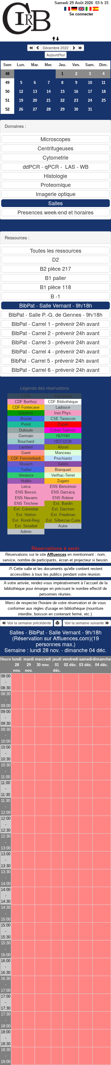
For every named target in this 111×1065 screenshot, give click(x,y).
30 (76, 109)
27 (35, 109)
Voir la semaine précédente (28, 623)
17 (90, 91)
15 (62, 91)
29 (62, 109)
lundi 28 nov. (17, 665)
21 (48, 100)
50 (7, 91)
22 (62, 100)
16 (76, 91)
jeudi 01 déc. (57, 665)
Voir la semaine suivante (85, 623)
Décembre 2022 (56, 47)
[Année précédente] (30, 47)
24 (90, 100)
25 (104, 100)
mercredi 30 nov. (43, 662)
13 (35, 91)
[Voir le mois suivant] (73, 47)
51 (7, 100)
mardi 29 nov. (28, 665)
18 (104, 91)
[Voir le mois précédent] (37, 47)
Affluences (56, 554)
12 (21, 91)
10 (90, 82)
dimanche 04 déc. (102, 662)
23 (76, 100)
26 (21, 109)
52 (7, 109)
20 (35, 100)
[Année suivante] (80, 47)
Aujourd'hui (55, 54)
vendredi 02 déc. (70, 662)
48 (7, 73)
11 (103, 82)
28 (48, 109)
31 (90, 109)
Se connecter (81, 14)
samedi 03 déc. (85, 662)
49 (7, 82)
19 (21, 100)
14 (48, 91)
